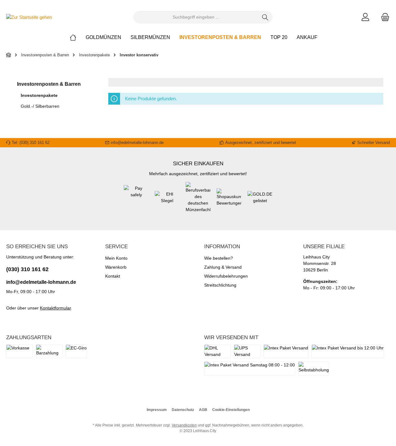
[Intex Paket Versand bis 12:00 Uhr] (348, 351)
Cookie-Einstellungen (231, 410)
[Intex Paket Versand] (286, 351)
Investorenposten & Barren (49, 84)
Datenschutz (183, 410)
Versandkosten (184, 425)
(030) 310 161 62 (27, 269)
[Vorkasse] (19, 351)
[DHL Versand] (217, 351)
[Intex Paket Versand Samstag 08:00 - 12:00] (249, 368)
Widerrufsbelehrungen (226, 276)
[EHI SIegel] (167, 200)
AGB (203, 410)
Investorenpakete (39, 95)
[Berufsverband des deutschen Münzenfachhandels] (198, 200)
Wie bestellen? (218, 258)
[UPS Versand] (247, 351)
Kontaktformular (55, 307)
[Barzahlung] (49, 351)
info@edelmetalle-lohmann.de (41, 282)
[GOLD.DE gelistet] (259, 200)
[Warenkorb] (383, 17)
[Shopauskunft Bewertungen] (228, 200)
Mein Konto (116, 258)
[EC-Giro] (76, 351)
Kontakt (112, 276)
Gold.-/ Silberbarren (40, 106)
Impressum (157, 410)
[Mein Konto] (365, 17)
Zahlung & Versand (223, 267)
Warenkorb (116, 267)
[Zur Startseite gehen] (29, 17)
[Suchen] (265, 17)
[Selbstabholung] (313, 368)
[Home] (78, 37)
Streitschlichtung (220, 285)
